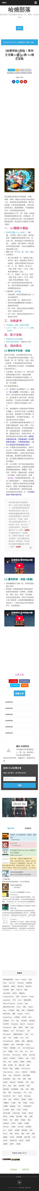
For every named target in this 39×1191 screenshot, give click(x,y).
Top (12, 1020)
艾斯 (27, 1082)
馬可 (21, 1051)
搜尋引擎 (28, 986)
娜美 (15, 1027)
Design (31, 996)
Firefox (27, 1013)
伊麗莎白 (16, 1099)
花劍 (32, 1082)
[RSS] (25, 813)
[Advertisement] (20, 34)
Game (29, 72)
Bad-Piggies (17, 1092)
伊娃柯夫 (24, 1072)
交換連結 (13, 1169)
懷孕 (19, 1079)
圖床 (12, 990)
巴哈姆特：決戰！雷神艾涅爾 (17, 325)
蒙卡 (4, 1085)
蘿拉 (28, 1133)
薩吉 (9, 1085)
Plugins (30, 1007)
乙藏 (4, 1099)
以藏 (9, 1099)
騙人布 (23, 1024)
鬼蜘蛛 (17, 1068)
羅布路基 (20, 1082)
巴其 (9, 1038)
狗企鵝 (10, 1065)
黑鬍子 (21, 1027)
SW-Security (16, 1055)
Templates (20, 983)
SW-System (7, 1034)
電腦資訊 (6, 1031)
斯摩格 (22, 1062)
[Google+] (21, 813)
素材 (23, 1010)
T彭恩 (20, 1096)
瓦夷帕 (20, 1123)
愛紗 (25, 1116)
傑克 (26, 1034)
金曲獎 (5, 1144)
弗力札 (5, 1116)
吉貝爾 (5, 1106)
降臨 (17, 70)
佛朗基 (17, 1041)
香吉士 (28, 1044)
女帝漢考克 (17, 1075)
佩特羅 (24, 1099)
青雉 (4, 1092)
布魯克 (5, 1058)
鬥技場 (5, 1048)
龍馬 (9, 1092)
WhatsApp (27, 1096)
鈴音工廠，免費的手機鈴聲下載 (21, 859)
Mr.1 (26, 1051)
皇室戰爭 (28, 1127)
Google (14, 681)
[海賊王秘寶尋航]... (16, 885)
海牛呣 (13, 1123)
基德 (4, 1075)
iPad (4, 1051)
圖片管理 (20, 986)
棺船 (29, 1079)
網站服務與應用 (8, 979)
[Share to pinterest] (25, 81)
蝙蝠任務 (30, 1041)
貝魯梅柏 (6, 1044)
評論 (32, 1027)
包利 (27, 1058)
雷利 (27, 1089)
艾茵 (31, 1130)
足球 (33, 1137)
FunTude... (14, 843)
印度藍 (25, 1103)
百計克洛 (20, 1127)
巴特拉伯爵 (6, 1113)
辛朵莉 (5, 1140)
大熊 (9, 1075)
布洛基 (24, 1113)
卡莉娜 (13, 1103)
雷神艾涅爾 (11, 72)
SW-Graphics (20, 1031)
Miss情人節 (6, 1096)
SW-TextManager (28, 1048)
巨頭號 (25, 1109)
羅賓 (26, 1027)
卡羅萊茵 (32, 1072)
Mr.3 (19, 1048)
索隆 (23, 1041)
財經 (12, 1044)
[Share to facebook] (13, 81)
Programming (7, 1017)
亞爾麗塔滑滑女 (18, 1034)
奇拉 (9, 1062)
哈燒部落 (19, 1177)
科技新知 (12, 1058)
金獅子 (12, 1144)
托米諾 (5, 1120)
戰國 (17, 1010)
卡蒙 (19, 1103)
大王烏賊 (6, 1109)
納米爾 (17, 1130)
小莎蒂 (18, 1109)
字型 (14, 1000)
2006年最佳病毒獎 (16, 872)
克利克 (25, 1055)
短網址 (10, 1130)
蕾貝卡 (17, 1133)
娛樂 (25, 990)
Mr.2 (31, 1051)
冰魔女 (30, 1099)
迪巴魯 (21, 1140)
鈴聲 (28, 1085)
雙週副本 (22, 993)
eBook (17, 1072)
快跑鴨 (12, 1116)
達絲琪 (28, 1140)
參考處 (17, 291)
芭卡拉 (5, 1133)
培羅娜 (10, 1051)
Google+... (14, 919)
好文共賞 (32, 1055)
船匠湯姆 (24, 1130)
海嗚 (4, 1065)
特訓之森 (12, 1082)
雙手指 (17, 72)
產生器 (14, 993)
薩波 (15, 1085)
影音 (30, 979)
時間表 (29, 1062)
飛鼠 (11, 1068)
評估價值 (11, 1010)
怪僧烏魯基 (6, 1079)
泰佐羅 (5, 1082)
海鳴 (27, 252)
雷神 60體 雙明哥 (12, 342)
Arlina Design (25, 1187)
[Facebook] (13, 813)
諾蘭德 (5, 1137)
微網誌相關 (27, 1000)
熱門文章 (11, 828)
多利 (19, 1106)
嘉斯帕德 (12, 1106)
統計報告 (24, 1020)
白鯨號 (13, 1127)
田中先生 (6, 1127)
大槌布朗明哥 (27, 1106)
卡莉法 (33, 1058)
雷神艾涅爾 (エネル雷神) (15, 232)
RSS (27, 1038)
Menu (4, 3)
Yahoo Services (8, 1072)
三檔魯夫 (20, 1058)
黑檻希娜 (12, 1048)
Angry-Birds (6, 1000)
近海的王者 (13, 1140)
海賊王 (22, 70)
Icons (19, 1000)
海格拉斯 (6, 1123)
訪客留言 (28, 828)
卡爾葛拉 (6, 1103)
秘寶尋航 (28, 70)
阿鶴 (22, 1089)
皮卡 (4, 1130)
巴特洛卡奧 (16, 1113)
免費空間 (6, 986)
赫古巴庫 (27, 1137)
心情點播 (17, 1017)
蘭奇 (23, 1133)
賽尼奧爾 (19, 1137)
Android (23, 72)
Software (24, 996)
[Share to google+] (21, 81)
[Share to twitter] (17, 81)
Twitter (15, 685)
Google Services (8, 996)
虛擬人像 (21, 1065)
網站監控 (32, 1020)
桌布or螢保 (6, 993)
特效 (26, 1003)
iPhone (19, 1007)
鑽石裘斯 (6, 1089)
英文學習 (6, 1024)
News (5, 983)
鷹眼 (13, 1013)
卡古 (31, 1034)
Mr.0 (12, 1031)
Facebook (25, 681)
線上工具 (12, 983)
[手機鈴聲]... (7, 879)
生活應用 (6, 990)
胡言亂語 (6, 1020)
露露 (32, 1089)
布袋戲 (16, 1038)
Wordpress (14, 1024)
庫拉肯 (31, 1113)
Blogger (20, 1013)
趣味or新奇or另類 (8, 1007)
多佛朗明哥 (11, 70)
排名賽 (24, 1017)
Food (22, 1038)
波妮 (29, 1120)
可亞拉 (32, 1103)
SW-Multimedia (8, 1041)
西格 (33, 1133)
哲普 (4, 1062)
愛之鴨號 (19, 1116)
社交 (16, 1051)
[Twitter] (17, 813)
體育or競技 (6, 1013)
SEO (14, 1096)
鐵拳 (28, 1065)
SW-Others (6, 1055)
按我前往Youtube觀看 (14, 339)
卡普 (28, 1031)
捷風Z (17, 1120)
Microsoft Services (9, 1003)
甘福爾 (26, 1123)
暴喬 (24, 1079)
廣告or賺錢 (26, 1075)
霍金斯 (18, 1144)
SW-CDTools (26, 1068)
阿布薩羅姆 (14, 1089)
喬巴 (4, 1038)
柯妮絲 (23, 1120)
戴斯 (31, 1116)
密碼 (12, 1109)
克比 (17, 1020)
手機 (17, 996)
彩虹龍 (16, 1062)
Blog (4, 1010)
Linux (30, 1092)
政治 (30, 1017)
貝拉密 (12, 1137)
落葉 (11, 1133)
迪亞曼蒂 (21, 1085)
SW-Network (7, 1027)
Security (20, 1003)
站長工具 (19, 990)
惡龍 (14, 1079)
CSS (25, 1092)
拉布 (11, 1120)
